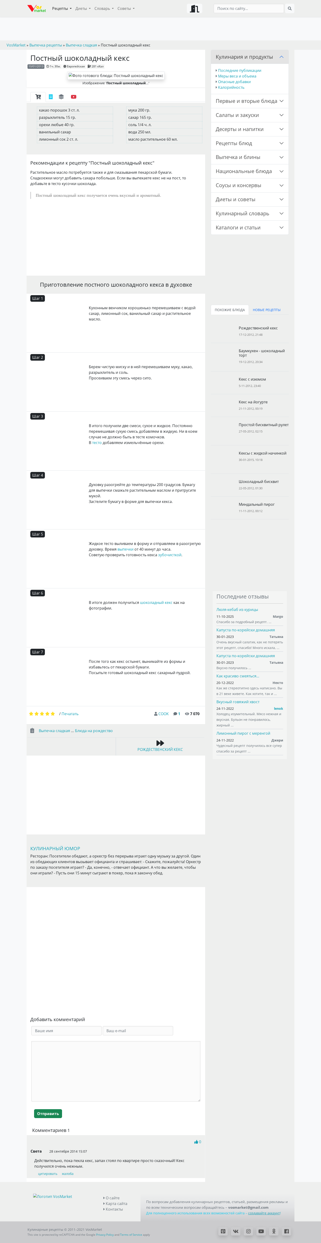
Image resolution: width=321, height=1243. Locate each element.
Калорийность (231, 87)
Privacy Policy (105, 1235)
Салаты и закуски (237, 115)
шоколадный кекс (156, 602)
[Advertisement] (115, 237)
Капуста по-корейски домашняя (245, 630)
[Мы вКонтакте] (235, 1231)
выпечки (125, 549)
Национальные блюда (244, 171)
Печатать (70, 713)
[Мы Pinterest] (223, 1231)
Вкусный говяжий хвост (237, 701)
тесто (97, 442)
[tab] (38, 97)
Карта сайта (116, 1203)
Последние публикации (239, 70)
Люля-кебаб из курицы (237, 609)
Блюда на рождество (94, 730)
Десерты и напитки (240, 129)
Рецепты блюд (234, 143)
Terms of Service (131, 1235)
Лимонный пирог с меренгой (243, 733)
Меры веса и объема (237, 76)
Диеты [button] (81, 8)
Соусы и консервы (238, 185)
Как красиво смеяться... (237, 676)
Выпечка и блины (238, 157)
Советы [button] (124, 8)
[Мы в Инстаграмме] (248, 1231)
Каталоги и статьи (238, 227)
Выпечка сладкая (54, 730)
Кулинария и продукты (244, 56)
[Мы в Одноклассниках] (273, 1231)
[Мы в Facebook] (286, 1231)
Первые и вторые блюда (246, 100)
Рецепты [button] (60, 8)
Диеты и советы (235, 199)
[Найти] (289, 8)
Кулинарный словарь (242, 213)
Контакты (114, 1209)
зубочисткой (169, 554)
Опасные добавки (234, 81)
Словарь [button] (102, 8)
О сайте (112, 1198)
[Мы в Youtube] (261, 1231)
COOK (163, 713)
